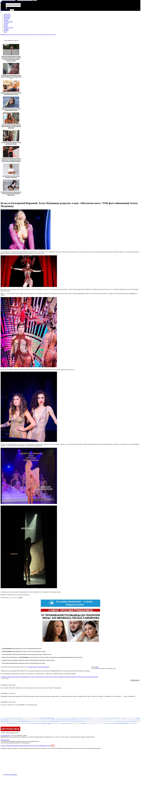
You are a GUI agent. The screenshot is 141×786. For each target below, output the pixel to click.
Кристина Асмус (32, 721)
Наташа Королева (12, 723)
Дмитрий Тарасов (93, 719)
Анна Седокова (112, 718)
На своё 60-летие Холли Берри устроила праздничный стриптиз (11, 143)
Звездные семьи (8, 21)
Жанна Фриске (118, 719)
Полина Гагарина (66, 723)
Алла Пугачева (35, 718)
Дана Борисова (60, 719)
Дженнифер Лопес (70, 719)
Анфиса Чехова (131, 718)
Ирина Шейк (4, 721)
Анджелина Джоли (85, 718)
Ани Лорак (104, 718)
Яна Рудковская (132, 723)
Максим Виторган (89, 721)
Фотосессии (7, 15)
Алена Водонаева (16, 718)
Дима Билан (83, 719)
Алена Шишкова (26, 718)
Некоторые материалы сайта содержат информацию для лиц (35, 745)
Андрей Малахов (95, 718)
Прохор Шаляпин (77, 723)
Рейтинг (6, 30)
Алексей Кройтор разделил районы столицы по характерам (11, 176)
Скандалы (7, 18)
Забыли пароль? (5, 10)
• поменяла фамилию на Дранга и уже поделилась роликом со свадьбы (23, 651)
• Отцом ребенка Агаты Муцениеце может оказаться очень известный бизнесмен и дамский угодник (26, 654)
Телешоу (6, 29)
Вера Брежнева (14, 719)
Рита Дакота (89, 723)
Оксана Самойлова (35, 723)
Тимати (114, 723)
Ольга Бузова (46, 723)
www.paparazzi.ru (5, 735)
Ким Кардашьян (22, 721)
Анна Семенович (122, 718)
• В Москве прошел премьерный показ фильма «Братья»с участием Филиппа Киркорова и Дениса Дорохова (28, 660)
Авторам (3, 745)
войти (12, 10)
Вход (5, 32)
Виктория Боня (23, 719)
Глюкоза (53, 719)
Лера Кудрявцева (73, 721)
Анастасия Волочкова (47, 718)
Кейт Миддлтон (12, 721)
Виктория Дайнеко (33, 719)
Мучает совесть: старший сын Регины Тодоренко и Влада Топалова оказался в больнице (73, 676)
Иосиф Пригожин (135, 719)
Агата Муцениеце (32, 667)
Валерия (7, 719)
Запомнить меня (11, 8)
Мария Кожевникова (110, 721)
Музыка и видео (8, 27)
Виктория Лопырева (45, 719)
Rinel (97, 667)
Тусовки (6, 23)
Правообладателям (11, 745)
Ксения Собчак (54, 721)
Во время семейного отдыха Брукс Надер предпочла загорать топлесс (11, 93)
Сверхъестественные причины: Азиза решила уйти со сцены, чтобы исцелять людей (24, 676)
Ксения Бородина (43, 721)
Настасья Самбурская (131, 721)
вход (2, 2)
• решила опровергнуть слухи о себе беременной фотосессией (21, 648)
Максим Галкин (99, 721)
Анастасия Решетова (73, 718)
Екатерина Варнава (43, 667)
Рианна (84, 723)
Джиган (77, 719)
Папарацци (7, 17)
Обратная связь (5, 740)
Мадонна (81, 721)
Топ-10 (6, 24)
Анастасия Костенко (60, 718)
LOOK (6, 26)
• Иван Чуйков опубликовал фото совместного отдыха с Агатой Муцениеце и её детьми (23, 663)
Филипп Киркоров (122, 723)
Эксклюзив (7, 14)
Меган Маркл (120, 721)
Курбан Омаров (63, 721)
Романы (6, 20)
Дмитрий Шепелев (104, 719)
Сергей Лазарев (107, 723)
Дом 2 (111, 719)
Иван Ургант (126, 719)
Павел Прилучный (56, 723)
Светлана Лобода (98, 723)
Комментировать (135, 680)
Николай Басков (21, 723)
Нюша (28, 723)
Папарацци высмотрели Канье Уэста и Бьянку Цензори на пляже (11, 109)
